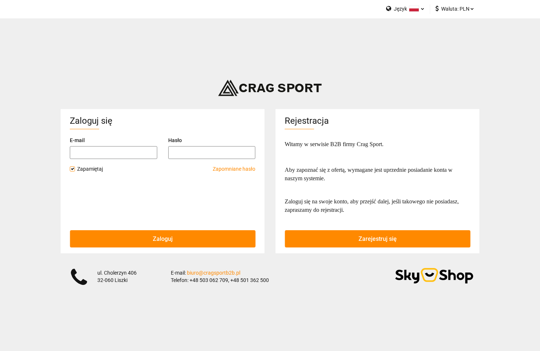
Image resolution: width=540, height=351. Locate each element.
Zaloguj (163, 238)
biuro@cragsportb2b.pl (213, 273)
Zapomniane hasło (234, 169)
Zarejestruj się (378, 238)
